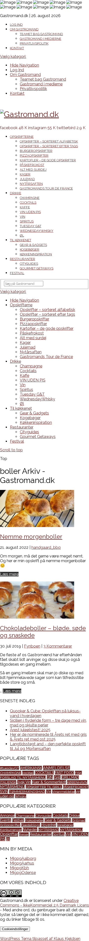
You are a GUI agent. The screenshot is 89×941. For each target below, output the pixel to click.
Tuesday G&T (30, 226)
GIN (50, 777)
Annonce (7, 815)
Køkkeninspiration (36, 254)
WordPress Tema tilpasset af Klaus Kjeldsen (40, 938)
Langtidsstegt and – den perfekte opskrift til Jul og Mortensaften (48, 746)
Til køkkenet (20, 240)
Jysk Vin (24, 782)
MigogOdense (23, 872)
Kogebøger (29, 249)
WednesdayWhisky (36, 231)
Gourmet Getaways (36, 268)
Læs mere (9, 574)
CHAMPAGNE (10, 773)
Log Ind (16, 24)
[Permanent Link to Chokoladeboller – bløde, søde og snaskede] (37, 617)
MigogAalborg (23, 858)
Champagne (30, 198)
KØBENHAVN (77, 782)
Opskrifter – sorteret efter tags (49, 146)
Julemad (27, 179)
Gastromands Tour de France (46, 188)
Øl (22, 235)
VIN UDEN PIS (30, 212)
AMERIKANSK (31, 768)
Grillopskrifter (10, 825)
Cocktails (28, 202)
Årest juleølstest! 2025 (30, 729)
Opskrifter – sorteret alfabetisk (49, 141)
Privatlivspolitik (34, 43)
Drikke (15, 193)
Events (5, 820)
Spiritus (27, 221)
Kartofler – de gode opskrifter (48, 160)
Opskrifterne (22, 137)
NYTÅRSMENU (12, 787)
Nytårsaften (31, 184)
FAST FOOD (64, 773)
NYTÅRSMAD (48, 830)
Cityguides (29, 263)
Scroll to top (11, 450)
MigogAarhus (22, 863)
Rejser (24, 834)
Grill (57, 777)
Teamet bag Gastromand (41, 34)
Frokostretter (34, 820)
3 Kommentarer (57, 646)
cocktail (28, 773)
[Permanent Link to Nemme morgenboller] (37, 525)
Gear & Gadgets (33, 245)
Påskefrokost (32, 165)
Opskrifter (9, 834)
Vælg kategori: (13, 56)
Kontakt (17, 48)
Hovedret (48, 825)
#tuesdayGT (9, 768)
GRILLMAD (70, 777)
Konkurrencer (11, 830)
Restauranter (22, 259)
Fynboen (32, 646)
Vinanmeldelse (63, 792)
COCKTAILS (44, 773)
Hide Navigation (24, 65)
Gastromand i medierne (40, 39)
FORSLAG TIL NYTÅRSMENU (23, 777)
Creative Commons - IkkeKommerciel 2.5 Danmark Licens (44, 903)
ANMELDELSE (56, 768)
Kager (25, 174)
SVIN (4, 791)
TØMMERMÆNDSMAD (27, 792)
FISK (78, 773)
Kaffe (25, 207)
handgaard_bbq (46, 547)
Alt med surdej (33, 169)
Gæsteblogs (30, 825)
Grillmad (78, 820)
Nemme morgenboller (31, 536)
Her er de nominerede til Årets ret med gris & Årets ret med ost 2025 (48, 737)
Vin (22, 216)
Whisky (20, 796)
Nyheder (30, 829)
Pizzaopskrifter (34, 155)
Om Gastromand (24, 29)
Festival (17, 273)
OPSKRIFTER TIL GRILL (44, 787)
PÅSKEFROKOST (76, 787)
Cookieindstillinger (15, 929)
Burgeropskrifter (36, 151)
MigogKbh (19, 868)
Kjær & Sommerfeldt (49, 782)
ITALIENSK (8, 782)
